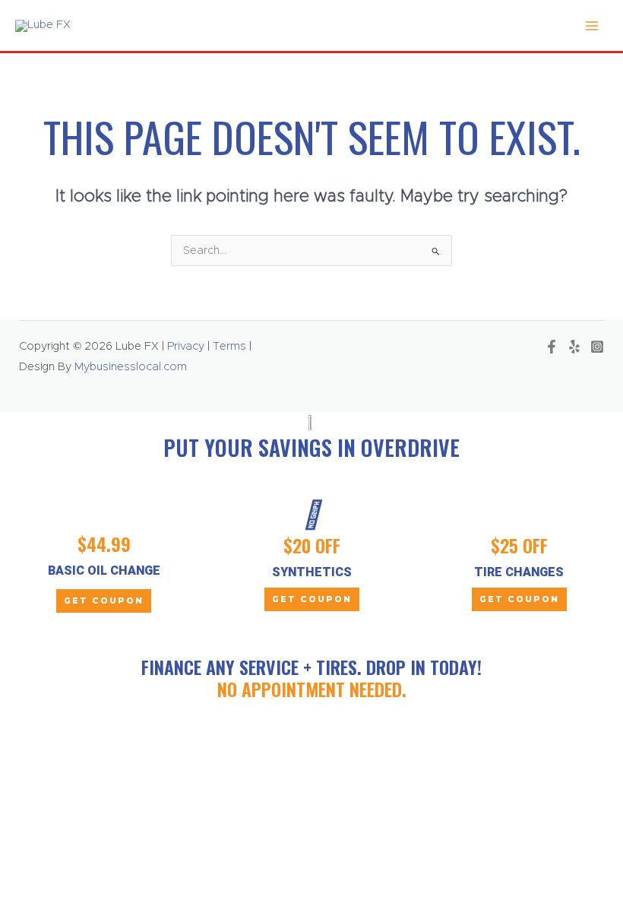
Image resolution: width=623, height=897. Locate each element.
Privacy (184, 346)
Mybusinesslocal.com (130, 366)
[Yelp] (574, 346)
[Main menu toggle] (592, 26)
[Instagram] (597, 346)
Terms (229, 346)
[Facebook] (551, 346)
